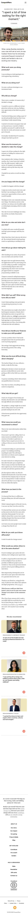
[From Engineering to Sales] (23, 731)
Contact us (13, 875)
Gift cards (14, 872)
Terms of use (11, 901)
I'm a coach (13, 852)
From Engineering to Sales (10, 713)
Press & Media (13, 837)
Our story (14, 828)
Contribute (13, 849)
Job (18, 9)
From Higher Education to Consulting (14, 674)
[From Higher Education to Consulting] (23, 692)
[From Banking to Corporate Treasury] (23, 652)
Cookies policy (13, 903)
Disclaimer (21, 903)
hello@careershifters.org (10, 604)
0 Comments (14, 23)
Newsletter (13, 869)
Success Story (8, 9)
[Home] (6, 3)
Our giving (14, 834)
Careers (13, 855)
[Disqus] (14, 769)
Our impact (13, 831)
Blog (13, 840)
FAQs (13, 866)
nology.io (19, 584)
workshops (20, 813)
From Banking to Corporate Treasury (14, 635)
